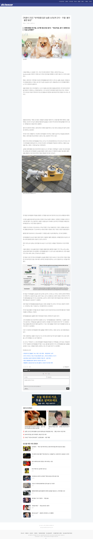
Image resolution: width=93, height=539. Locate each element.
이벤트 (86, 1)
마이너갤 (71, 1)
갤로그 (82, 1)
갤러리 (66, 1)
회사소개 (22, 533)
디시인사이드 (61, 1)
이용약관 (35, 533)
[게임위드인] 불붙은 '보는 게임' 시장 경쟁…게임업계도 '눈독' (38, 353)
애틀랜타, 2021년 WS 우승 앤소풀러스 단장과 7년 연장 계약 (38, 363)
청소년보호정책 (49, 533)
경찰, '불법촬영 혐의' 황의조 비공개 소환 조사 (35, 360)
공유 (30, 367)
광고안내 (31, 533)
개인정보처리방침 (42, 533)
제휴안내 (26, 533)
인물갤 (79, 1)
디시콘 (90, 1)
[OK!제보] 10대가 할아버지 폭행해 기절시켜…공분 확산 (37, 358)
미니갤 (75, 1)
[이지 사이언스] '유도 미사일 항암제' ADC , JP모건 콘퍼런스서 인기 (40, 356)
